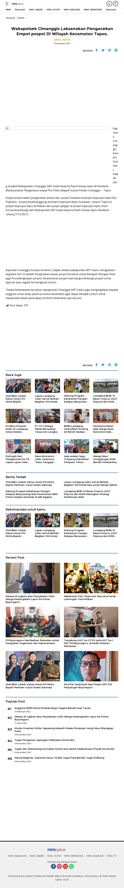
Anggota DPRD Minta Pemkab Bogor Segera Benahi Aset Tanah (53, 708)
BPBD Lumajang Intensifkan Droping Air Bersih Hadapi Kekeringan (76, 429)
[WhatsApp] (71, 866)
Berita (66, 39)
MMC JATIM (54, 855)
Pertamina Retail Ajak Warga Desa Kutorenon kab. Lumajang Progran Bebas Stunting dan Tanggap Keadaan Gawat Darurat (105, 429)
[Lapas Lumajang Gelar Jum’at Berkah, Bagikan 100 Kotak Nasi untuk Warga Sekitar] (47, 386)
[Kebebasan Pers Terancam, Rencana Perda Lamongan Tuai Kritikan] (91, 578)
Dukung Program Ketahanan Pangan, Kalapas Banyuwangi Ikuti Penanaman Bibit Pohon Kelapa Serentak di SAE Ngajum (76, 398)
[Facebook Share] (96, 50)
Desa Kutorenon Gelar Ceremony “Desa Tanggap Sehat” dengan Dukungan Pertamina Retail (45, 459)
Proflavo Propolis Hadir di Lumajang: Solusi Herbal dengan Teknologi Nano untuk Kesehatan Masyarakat (17, 429)
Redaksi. (78, 876)
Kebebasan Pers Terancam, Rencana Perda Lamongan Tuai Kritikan (90, 598)
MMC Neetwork (17, 855)
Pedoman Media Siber (47, 876)
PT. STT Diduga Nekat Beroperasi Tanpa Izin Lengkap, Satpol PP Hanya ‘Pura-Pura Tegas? (47, 429)
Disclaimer (91, 876)
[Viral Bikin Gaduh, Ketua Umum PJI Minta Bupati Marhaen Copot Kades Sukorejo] (18, 386)
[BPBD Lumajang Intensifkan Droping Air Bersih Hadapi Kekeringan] (76, 416)
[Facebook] (53, 866)
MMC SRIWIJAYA (73, 855)
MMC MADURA (95, 855)
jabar (57, 39)
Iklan (29, 876)
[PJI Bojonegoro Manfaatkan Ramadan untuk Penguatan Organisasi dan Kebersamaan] (33, 622)
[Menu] (8, 3)
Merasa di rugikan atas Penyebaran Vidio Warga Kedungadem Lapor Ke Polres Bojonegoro (30, 599)
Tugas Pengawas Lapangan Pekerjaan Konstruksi (44, 740)
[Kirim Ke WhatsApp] (116, 50)
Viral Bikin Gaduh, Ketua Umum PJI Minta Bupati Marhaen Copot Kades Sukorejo (16, 398)
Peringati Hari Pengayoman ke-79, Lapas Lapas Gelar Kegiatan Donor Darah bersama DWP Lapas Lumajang (18, 459)
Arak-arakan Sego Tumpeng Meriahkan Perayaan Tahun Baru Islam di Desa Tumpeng (76, 459)
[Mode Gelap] (109, 3)
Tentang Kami (16, 876)
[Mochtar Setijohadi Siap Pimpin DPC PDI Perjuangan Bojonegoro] (91, 666)
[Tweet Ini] (103, 50)
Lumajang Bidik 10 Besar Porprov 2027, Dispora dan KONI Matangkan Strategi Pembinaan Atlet (105, 398)
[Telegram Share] (109, 50)
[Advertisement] (62, 89)
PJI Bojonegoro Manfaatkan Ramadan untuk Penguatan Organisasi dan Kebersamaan (32, 642)
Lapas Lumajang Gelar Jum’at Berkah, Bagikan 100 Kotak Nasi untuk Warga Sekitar (47, 398)
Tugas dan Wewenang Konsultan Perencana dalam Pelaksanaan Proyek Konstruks (64, 748)
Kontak (67, 876)
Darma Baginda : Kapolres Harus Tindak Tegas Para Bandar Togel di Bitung (59, 757)
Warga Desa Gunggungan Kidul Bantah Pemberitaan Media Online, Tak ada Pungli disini (105, 459)
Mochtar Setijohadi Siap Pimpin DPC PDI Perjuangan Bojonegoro (88, 686)
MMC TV (112, 855)
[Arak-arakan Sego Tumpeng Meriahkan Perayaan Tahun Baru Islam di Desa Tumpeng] (76, 446)
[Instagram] (59, 866)
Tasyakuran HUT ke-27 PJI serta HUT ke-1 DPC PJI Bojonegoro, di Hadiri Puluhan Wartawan (88, 643)
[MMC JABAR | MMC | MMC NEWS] (21, 3)
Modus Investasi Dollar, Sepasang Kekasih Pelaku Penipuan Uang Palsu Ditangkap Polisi (64, 730)
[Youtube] (65, 866)
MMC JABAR (37, 855)
